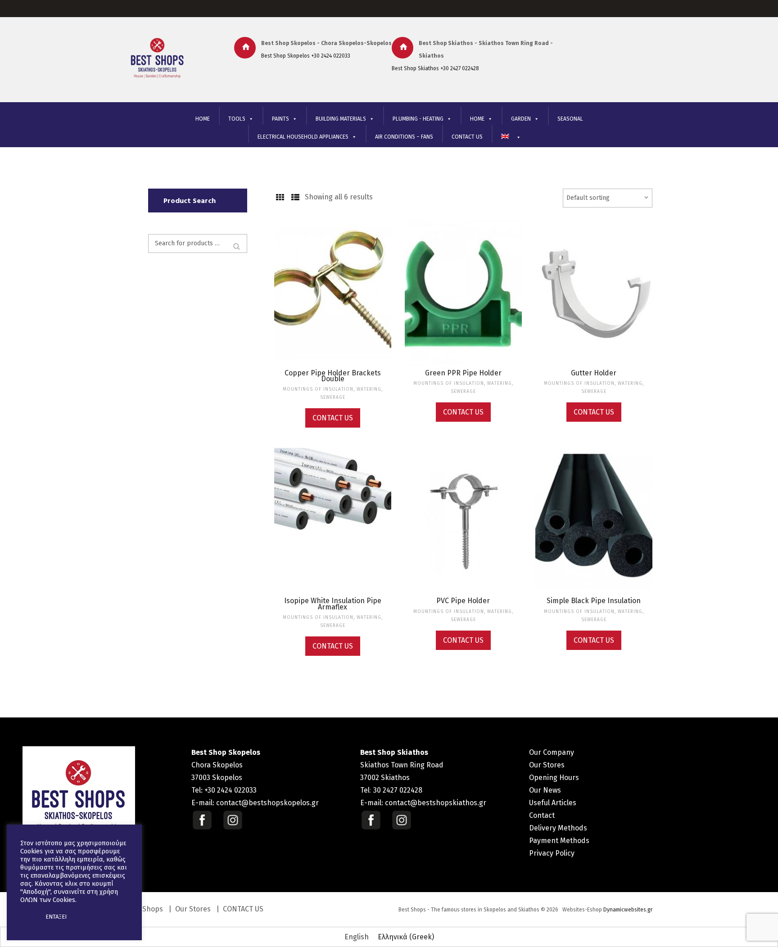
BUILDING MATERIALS (341, 119)
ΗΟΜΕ (477, 119)
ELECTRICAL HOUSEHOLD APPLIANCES (303, 137)
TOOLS (236, 119)
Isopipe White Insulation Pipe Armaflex (332, 603)
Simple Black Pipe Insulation (594, 600)
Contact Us (332, 418)
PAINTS (280, 119)
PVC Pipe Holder (463, 600)
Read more (332, 301)
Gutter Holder (593, 373)
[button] (28, 917)
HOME (202, 119)
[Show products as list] (295, 198)
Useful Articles (552, 802)
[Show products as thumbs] (279, 198)
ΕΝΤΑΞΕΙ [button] (56, 916)
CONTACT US (467, 137)
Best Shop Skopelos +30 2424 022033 (305, 56)
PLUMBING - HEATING (418, 119)
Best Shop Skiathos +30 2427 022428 (435, 68)
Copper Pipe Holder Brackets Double (333, 376)
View (332, 282)
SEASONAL (570, 119)
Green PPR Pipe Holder (463, 373)
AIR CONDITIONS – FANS (404, 137)
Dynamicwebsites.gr (627, 909)
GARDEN (521, 119)
